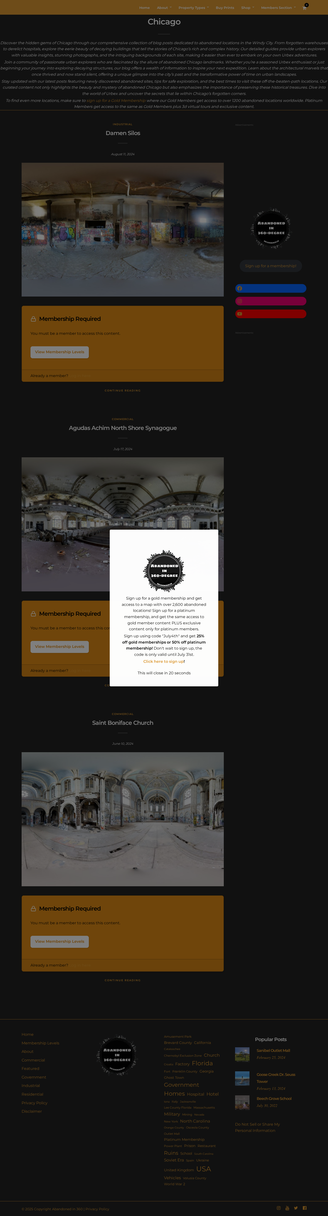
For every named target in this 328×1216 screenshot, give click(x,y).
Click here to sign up (163, 661)
